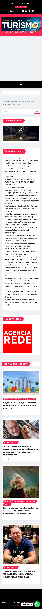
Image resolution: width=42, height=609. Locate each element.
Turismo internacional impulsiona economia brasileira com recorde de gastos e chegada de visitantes (21, 200)
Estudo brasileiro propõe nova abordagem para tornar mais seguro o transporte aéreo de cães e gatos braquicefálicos (21, 166)
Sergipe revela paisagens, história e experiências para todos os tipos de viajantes (19, 405)
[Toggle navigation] (21, 84)
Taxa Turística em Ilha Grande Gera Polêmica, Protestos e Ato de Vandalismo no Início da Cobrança (21, 208)
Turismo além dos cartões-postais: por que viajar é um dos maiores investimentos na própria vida (20, 174)
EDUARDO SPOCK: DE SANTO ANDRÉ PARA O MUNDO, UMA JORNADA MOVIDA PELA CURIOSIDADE (21, 182)
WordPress (30, 602)
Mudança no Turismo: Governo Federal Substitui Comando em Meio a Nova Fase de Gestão (20, 302)
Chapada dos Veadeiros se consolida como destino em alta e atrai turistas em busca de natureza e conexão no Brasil (20, 238)
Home (5, 93)
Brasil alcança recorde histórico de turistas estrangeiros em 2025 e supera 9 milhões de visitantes (20, 294)
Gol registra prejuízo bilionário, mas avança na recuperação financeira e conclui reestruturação (21, 230)
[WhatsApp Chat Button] (37, 604)
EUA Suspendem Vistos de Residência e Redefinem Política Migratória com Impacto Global (20, 286)
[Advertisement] (21, 58)
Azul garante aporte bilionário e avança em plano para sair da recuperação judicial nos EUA (20, 273)
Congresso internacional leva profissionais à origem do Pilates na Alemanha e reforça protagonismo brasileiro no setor (20, 222)
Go (37, 111)
